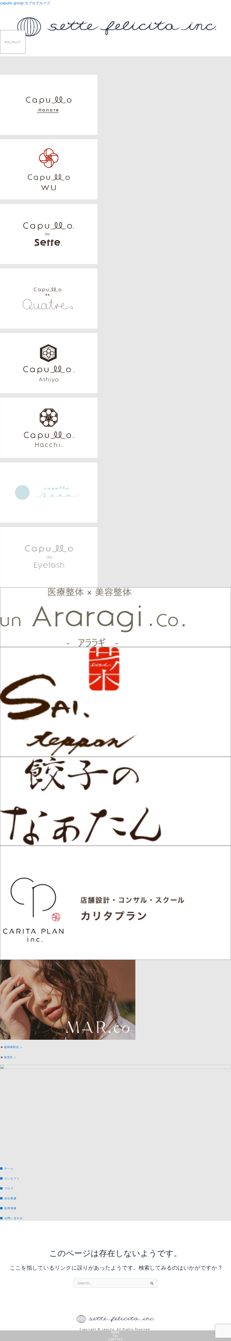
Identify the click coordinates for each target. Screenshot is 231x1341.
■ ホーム (8, 1168)
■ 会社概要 (10, 1198)
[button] (229, 51)
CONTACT (115, 1339)
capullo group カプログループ (25, 3)
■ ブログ (7, 1188)
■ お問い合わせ (13, 1218)
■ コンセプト (11, 1178)
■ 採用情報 (8, 1208)
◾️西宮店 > (8, 1057)
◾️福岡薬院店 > (11, 1047)
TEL (115, 1336)
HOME (115, 1332)
